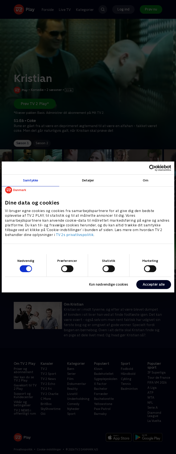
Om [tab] (145, 180)
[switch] (67, 268)
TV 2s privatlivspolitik (75, 235)
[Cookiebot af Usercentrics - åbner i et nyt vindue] (152, 168)
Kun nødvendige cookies (108, 284)
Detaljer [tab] (88, 180)
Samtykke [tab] (30, 180)
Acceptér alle (154, 284)
